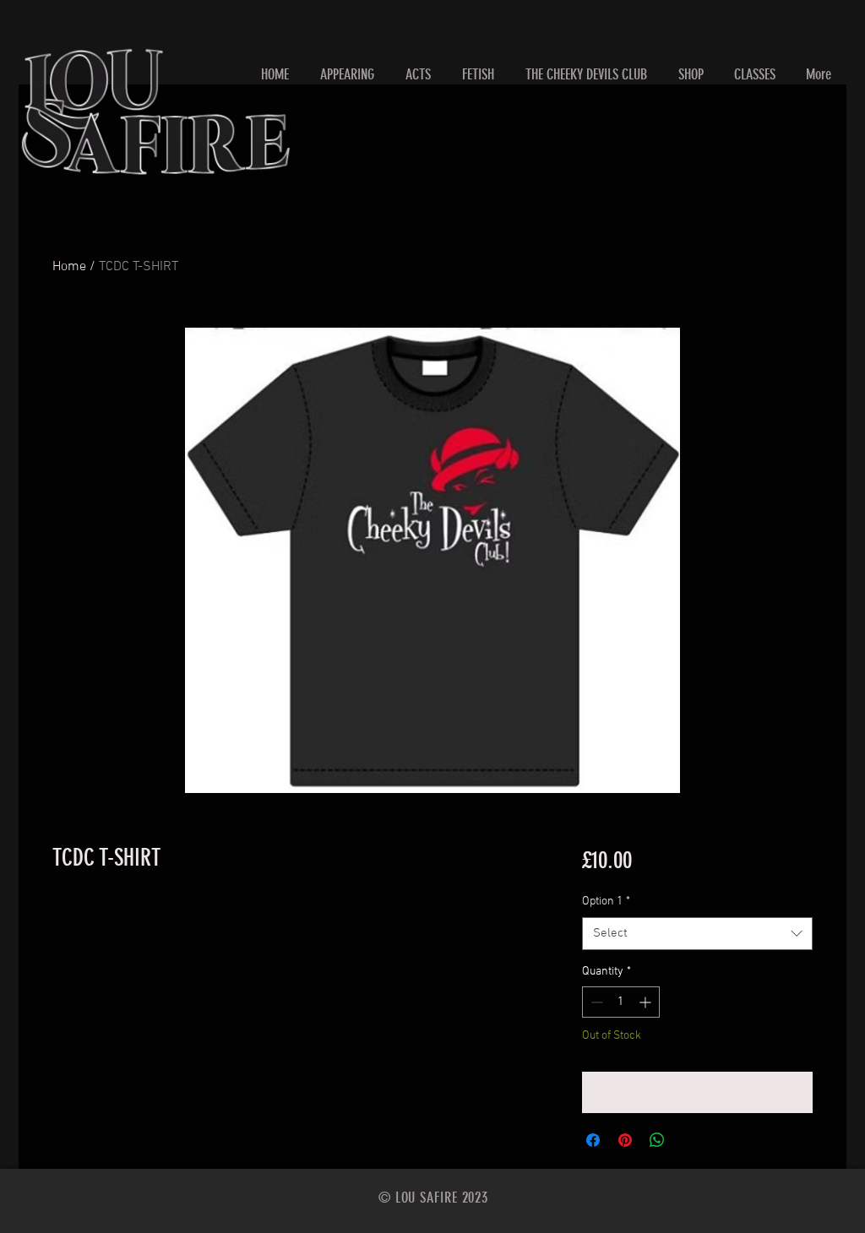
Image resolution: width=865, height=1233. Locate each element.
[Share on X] (689, 1140)
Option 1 (606, 901)
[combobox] (697, 933)
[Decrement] (595, 1002)
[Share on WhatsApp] (657, 1140)
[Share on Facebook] (593, 1140)
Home (69, 266)
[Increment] (646, 1002)
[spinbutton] (621, 1002)
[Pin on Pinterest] (625, 1140)
